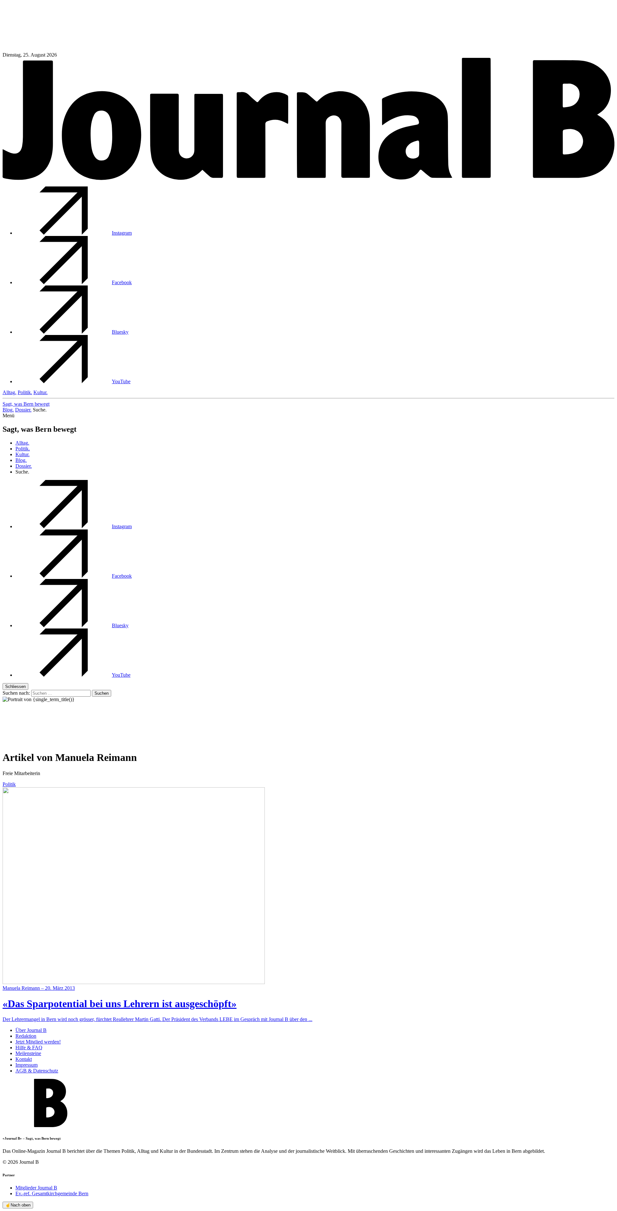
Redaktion (25, 1036)
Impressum (26, 1065)
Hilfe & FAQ (28, 1047)
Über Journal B (31, 1030)
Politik (9, 784)
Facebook (122, 282)
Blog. (8, 409)
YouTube (121, 381)
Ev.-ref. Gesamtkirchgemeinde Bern (51, 1193)
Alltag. (9, 392)
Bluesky (120, 332)
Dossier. (23, 409)
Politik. (25, 392)
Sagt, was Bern (26, 404)
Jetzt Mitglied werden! (38, 1041)
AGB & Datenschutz (36, 1070)
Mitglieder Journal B (36, 1187)
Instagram (122, 233)
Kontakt (23, 1059)
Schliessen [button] (15, 686)
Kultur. (40, 392)
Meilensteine (28, 1053)
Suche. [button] (40, 409)
